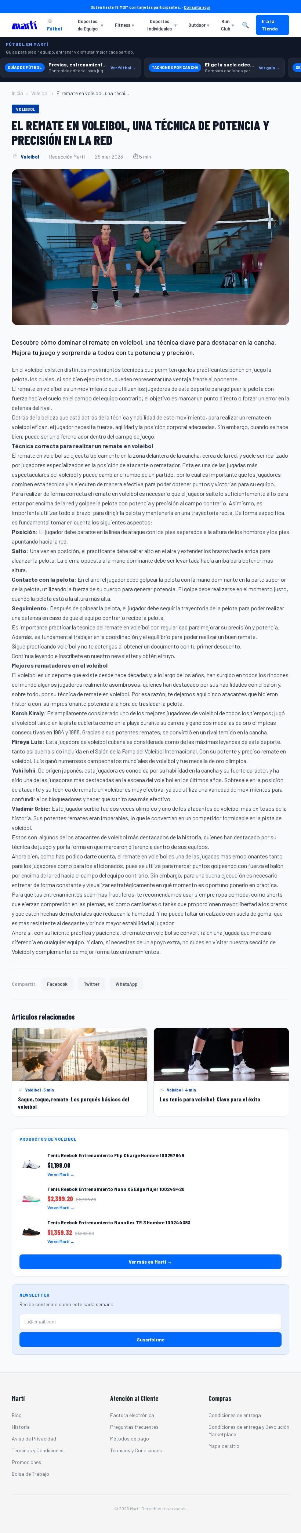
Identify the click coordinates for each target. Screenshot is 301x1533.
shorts (274, 894)
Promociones (26, 1462)
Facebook (57, 984)
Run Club (227, 25)
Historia (21, 1427)
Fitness (124, 25)
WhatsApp (126, 984)
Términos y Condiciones (38, 1450)
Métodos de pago (129, 1438)
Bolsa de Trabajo (30, 1474)
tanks (170, 903)
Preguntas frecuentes (134, 1427)
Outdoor (198, 25)
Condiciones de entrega (234, 1415)
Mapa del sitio (223, 1446)
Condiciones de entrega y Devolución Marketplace (248, 1430)
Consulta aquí (197, 7)
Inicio (17, 93)
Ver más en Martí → (150, 1261)
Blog (17, 1415)
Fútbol (54, 28)
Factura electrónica (132, 1415)
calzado (215, 913)
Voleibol (39, 93)
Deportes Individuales (162, 25)
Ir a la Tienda (270, 25)
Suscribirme (150, 1339)
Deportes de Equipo (90, 25)
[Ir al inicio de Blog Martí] (26, 24)
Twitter (91, 984)
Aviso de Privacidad (34, 1438)
